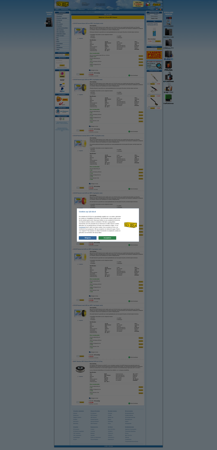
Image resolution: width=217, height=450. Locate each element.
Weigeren (88, 238)
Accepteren (107, 238)
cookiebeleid (82, 227)
